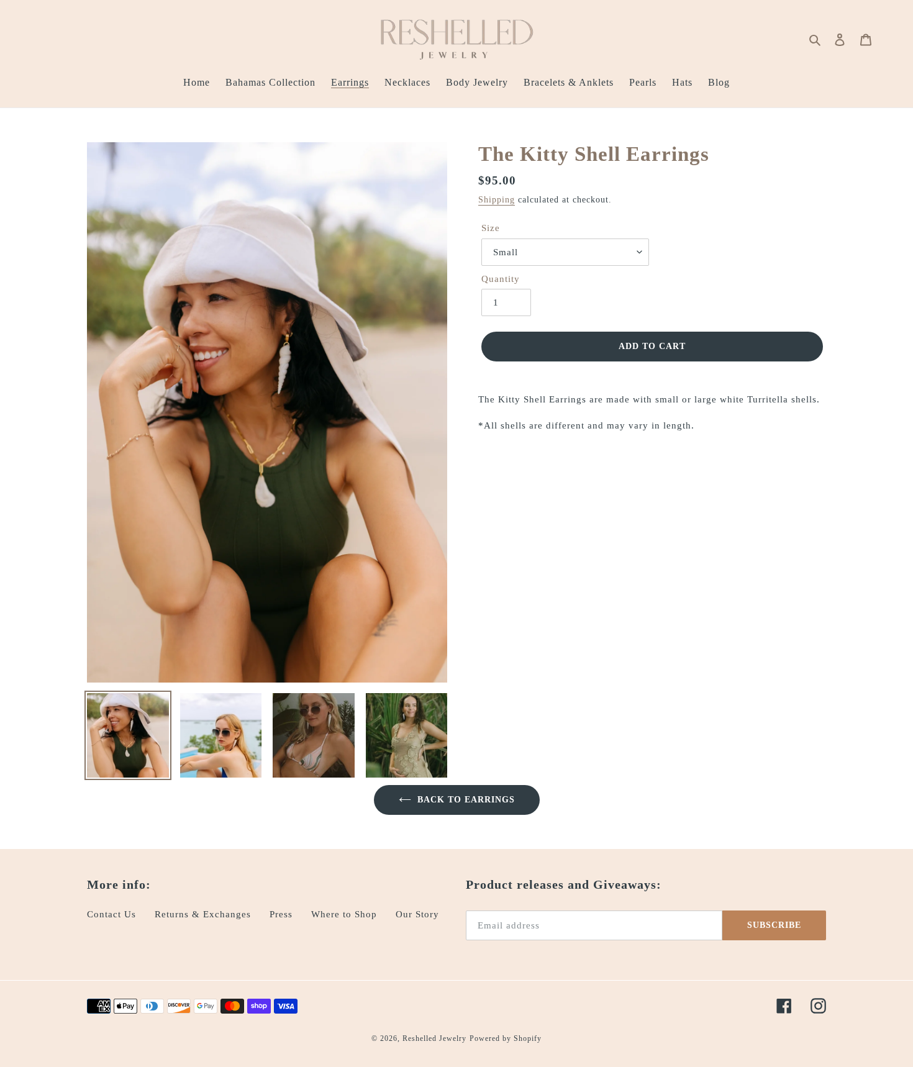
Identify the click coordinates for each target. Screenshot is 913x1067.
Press (281, 914)
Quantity (500, 279)
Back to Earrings (466, 799)
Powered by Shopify (506, 1038)
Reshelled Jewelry (434, 1038)
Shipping (496, 199)
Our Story (417, 914)
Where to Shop (344, 914)
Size (490, 228)
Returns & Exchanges (203, 914)
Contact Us (111, 914)
